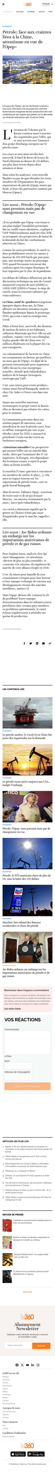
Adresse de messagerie (17, 1072)
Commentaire (11, 1029)
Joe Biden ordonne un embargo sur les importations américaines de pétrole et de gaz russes (27, 538)
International (7, 1386)
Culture (5, 1389)
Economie (31, 12)
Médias (5, 1392)
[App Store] (18, 1454)
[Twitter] (22, 1365)
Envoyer (41, 1346)
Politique (20, 12)
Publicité (6, 1415)
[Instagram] (38, 1365)
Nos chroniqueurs (9, 1404)
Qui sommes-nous (9, 1412)
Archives (6, 1417)
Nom (7, 1061)
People (5, 1398)
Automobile (7, 1395)
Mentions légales (9, 1436)
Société (42, 12)
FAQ (4, 1425)
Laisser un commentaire (27, 1086)
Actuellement (7, 12)
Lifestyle (6, 1401)
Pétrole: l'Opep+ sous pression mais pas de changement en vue (25, 208)
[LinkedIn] (32, 1365)
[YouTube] (27, 1365)
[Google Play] (36, 1454)
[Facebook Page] (17, 1365)
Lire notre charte (12, 1008)
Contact (5, 1428)
